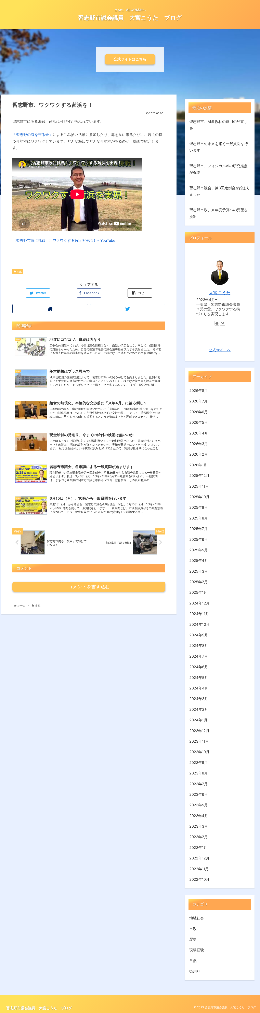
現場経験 (196, 950)
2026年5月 (198, 422)
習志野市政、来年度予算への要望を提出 (218, 213)
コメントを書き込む (89, 586)
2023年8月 (198, 773)
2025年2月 (198, 582)
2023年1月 (198, 847)
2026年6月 (198, 412)
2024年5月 (198, 677)
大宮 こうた (219, 292)
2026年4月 (198, 433)
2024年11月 (199, 614)
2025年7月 (198, 529)
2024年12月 (199, 603)
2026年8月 (198, 390)
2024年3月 (198, 699)
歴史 (193, 939)
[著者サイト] (50, 308)
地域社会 (196, 918)
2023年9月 (198, 762)
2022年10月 (199, 879)
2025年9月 (198, 507)
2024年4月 (198, 688)
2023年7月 (198, 784)
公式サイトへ (220, 350)
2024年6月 (198, 667)
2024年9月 (198, 635)
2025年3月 (198, 571)
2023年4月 (198, 815)
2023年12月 (199, 730)
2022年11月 (199, 869)
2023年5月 (198, 805)
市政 (19, 271)
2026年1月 (198, 465)
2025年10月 (199, 497)
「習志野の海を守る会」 (32, 134)
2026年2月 (198, 454)
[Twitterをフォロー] (127, 308)
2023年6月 (198, 794)
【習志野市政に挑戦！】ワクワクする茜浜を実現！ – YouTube (63, 240)
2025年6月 (198, 539)
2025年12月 (199, 475)
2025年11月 (199, 486)
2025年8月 (198, 518)
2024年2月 (198, 709)
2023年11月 (199, 741)
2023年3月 (198, 826)
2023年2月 (198, 837)
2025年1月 (198, 592)
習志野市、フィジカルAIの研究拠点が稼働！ (218, 169)
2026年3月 (198, 444)
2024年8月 (198, 645)
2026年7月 (198, 401)
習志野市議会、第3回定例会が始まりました (219, 191)
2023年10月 (199, 752)
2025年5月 (198, 550)
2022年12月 (199, 858)
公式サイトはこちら (130, 59)
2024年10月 (199, 624)
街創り (194, 971)
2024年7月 (198, 656)
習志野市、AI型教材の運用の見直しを (218, 124)
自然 (193, 960)
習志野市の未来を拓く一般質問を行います (218, 147)
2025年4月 (198, 560)
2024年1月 (198, 720)
